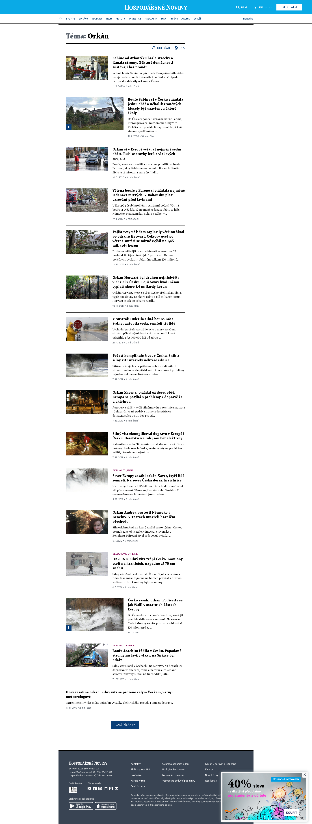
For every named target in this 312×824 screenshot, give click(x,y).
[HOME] (60, 19)
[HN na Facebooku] (95, 788)
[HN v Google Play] (81, 806)
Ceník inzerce (138, 786)
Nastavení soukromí (173, 775)
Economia (136, 775)
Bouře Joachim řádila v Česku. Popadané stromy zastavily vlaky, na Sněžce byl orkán (146, 655)
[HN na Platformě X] (89, 788)
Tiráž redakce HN (140, 769)
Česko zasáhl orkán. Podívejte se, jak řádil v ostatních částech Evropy (155, 605)
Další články (125, 724)
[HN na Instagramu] (100, 788)
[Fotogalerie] (69, 628)
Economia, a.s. (91, 768)
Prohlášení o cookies (173, 769)
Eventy (209, 769)
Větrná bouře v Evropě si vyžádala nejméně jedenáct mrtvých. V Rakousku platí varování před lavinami (148, 195)
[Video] (69, 127)
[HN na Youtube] (116, 788)
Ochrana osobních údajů (175, 764)
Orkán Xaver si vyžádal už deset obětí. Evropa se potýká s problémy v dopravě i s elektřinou (147, 397)
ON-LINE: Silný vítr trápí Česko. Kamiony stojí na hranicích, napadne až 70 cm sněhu (147, 564)
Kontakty (136, 764)
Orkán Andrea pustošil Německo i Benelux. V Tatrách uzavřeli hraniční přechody (143, 517)
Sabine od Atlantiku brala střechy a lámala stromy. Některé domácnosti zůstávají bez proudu (142, 63)
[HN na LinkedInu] (105, 788)
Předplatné (289, 6)
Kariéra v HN (138, 781)
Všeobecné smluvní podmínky (178, 781)
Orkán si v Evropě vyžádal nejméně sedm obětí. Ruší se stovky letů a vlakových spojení (146, 154)
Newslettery (211, 775)
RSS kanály (211, 781)
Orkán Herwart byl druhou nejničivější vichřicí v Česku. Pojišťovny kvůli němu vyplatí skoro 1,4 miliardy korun (145, 282)
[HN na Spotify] (111, 788)
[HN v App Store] (105, 806)
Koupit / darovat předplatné (220, 764)
